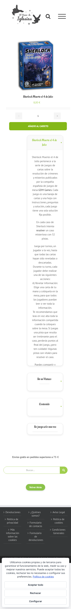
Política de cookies (58, 521)
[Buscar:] (31, 469)
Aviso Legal (59, 512)
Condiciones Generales (58, 531)
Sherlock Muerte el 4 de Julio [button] (44, 142)
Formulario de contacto (35, 524)
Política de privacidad (12, 521)
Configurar (35, 601)
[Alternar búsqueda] (48, 16)
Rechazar (35, 593)
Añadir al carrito (38, 126)
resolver (40, 230)
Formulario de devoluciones (36, 536)
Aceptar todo (35, 584)
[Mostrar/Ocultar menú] (62, 16)
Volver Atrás (35, 487)
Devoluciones (13, 512)
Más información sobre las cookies (12, 535)
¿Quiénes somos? (36, 514)
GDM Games (45, 190)
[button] (45, 381)
